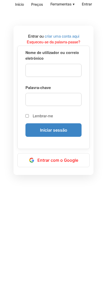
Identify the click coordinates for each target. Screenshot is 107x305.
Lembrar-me (43, 116)
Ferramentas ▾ (62, 4)
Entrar (87, 4)
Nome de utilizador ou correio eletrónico (52, 55)
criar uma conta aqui (62, 36)
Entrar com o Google (57, 160)
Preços (37, 4)
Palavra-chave (38, 87)
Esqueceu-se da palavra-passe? (53, 41)
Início (19, 4)
